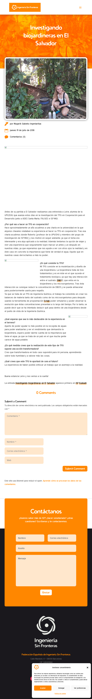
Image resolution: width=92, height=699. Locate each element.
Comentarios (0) (18, 136)
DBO (59, 280)
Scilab (47, 300)
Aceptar (43, 688)
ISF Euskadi (81, 383)
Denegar (61, 688)
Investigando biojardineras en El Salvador (35, 383)
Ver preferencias (80, 688)
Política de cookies (60, 693)
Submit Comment (75, 468)
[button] (87, 667)
